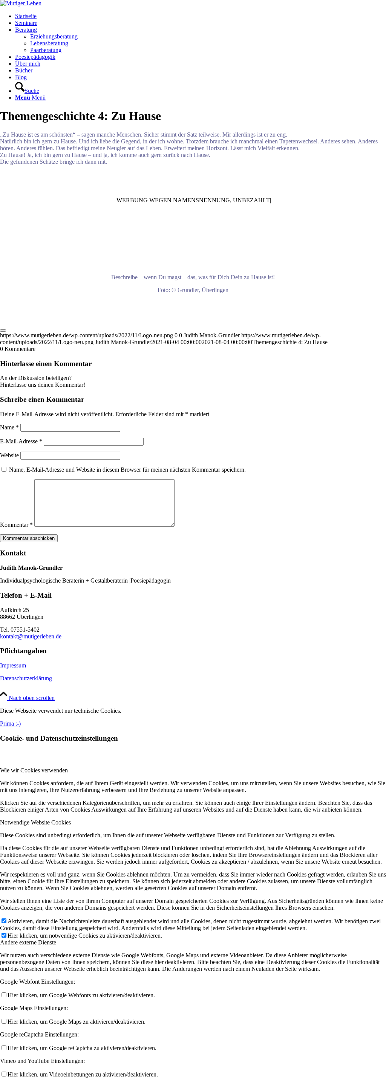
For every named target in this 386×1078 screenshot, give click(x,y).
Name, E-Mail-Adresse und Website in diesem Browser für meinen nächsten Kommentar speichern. (127, 469)
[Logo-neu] (20, 3)
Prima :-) (10, 723)
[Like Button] (3, 330)
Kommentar (16, 524)
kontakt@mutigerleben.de (30, 636)
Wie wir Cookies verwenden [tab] (34, 770)
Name (9, 427)
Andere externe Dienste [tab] (28, 942)
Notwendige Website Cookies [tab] (35, 822)
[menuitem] (200, 16)
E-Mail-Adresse (21, 441)
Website (9, 455)
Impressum (13, 665)
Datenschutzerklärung (26, 678)
